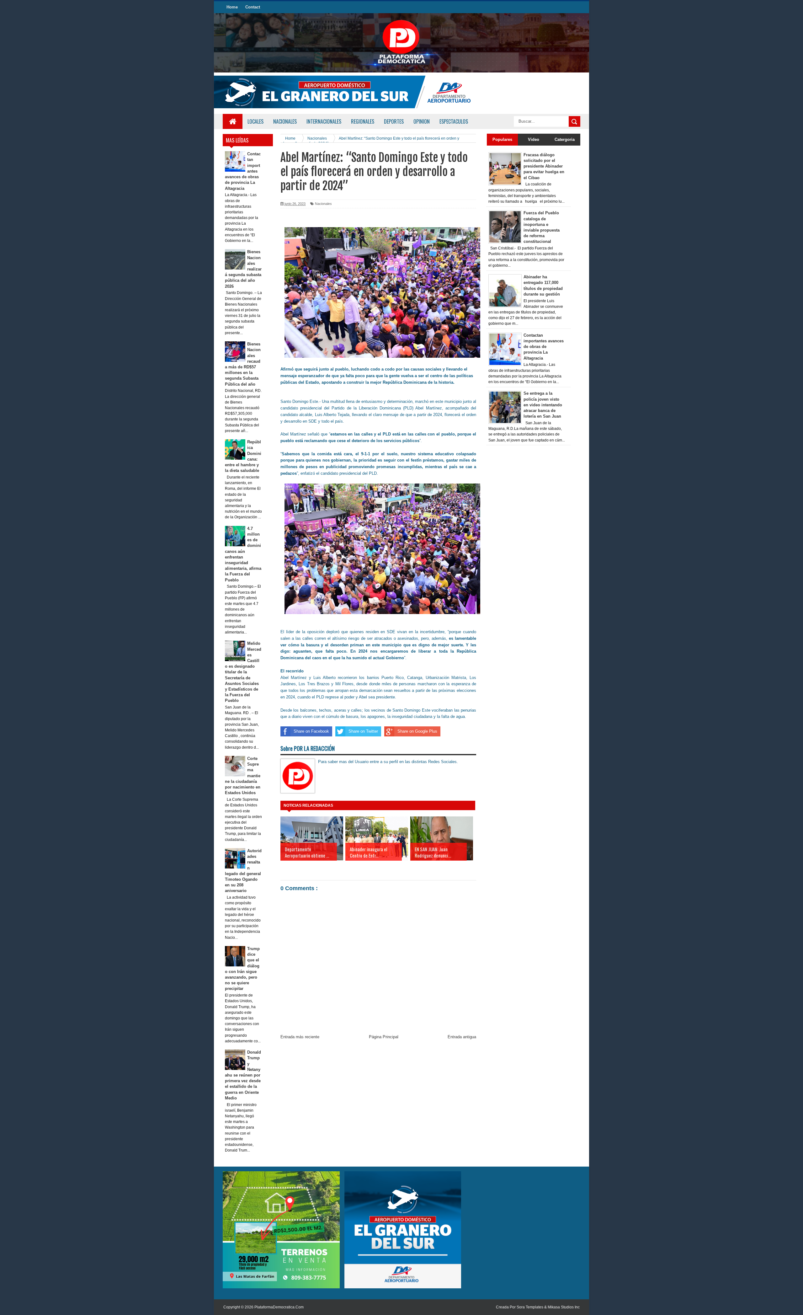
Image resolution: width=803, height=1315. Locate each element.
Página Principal (383, 1036)
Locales (255, 121)
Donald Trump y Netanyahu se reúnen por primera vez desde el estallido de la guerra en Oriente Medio (243, 1075)
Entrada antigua (462, 1036)
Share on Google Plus (417, 731)
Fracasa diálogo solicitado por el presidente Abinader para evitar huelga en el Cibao (544, 166)
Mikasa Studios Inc (564, 1307)
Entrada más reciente (299, 1036)
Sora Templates (530, 1307)
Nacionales (323, 204)
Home (232, 7)
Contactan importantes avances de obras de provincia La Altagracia (544, 347)
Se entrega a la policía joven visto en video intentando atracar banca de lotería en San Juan (543, 405)
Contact (252, 7)
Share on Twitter (363, 731)
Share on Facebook (311, 731)
